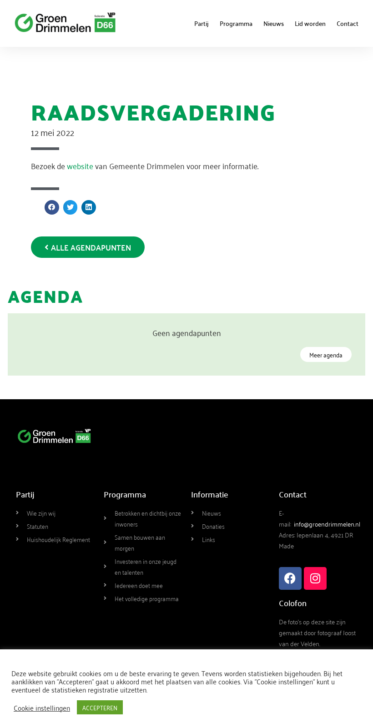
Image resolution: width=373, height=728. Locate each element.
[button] (52, 207)
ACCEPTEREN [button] (99, 707)
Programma (236, 23)
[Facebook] (290, 578)
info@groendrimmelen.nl (327, 523)
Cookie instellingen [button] (42, 707)
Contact (347, 23)
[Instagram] (315, 578)
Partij (201, 23)
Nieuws (273, 23)
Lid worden (310, 23)
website (81, 165)
